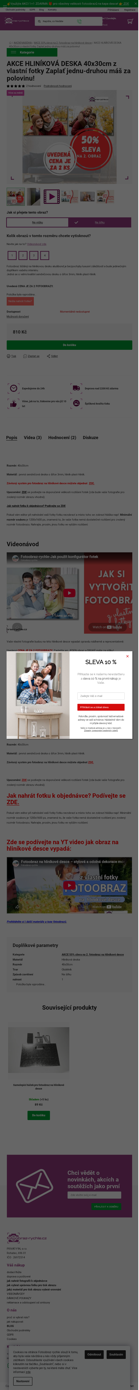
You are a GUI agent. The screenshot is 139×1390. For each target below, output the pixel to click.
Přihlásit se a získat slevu (94, 707)
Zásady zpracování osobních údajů (101, 730)
